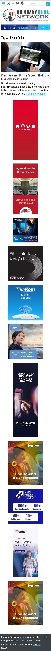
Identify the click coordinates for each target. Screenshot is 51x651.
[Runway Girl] (25, 21)
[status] (46, 637)
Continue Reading (35, 93)
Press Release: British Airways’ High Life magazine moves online (25, 77)
